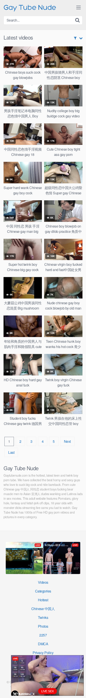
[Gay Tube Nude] (30, 8)
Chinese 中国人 (43, 608)
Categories (43, 591)
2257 (43, 635)
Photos (43, 626)
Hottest (43, 599)
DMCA (43, 643)
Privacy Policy (43, 652)
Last (11, 452)
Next (67, 441)
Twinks (43, 617)
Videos (43, 582)
